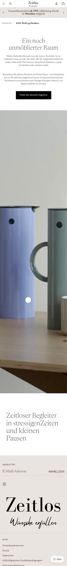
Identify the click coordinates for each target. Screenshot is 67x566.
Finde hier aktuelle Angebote (34, 95)
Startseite (7, 23)
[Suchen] (10, 3)
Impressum (7, 556)
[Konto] (56, 3)
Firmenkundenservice (13, 546)
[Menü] (3, 3)
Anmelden (56, 471)
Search (5, 551)
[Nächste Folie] (63, 12)
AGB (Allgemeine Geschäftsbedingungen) (22, 561)
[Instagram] (4, 484)
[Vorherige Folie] (3, 12)
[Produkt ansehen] (28, 300)
